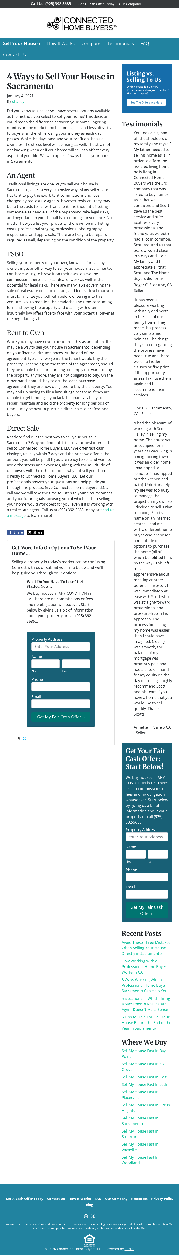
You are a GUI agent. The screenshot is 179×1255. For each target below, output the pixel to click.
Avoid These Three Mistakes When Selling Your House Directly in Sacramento (146, 948)
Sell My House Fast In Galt (144, 1077)
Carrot (129, 1249)
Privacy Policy (162, 1198)
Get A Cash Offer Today (96, 4)
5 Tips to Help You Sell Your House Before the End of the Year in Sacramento (146, 1022)
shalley (18, 101)
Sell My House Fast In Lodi (144, 1084)
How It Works (61, 43)
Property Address (46, 639)
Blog (89, 1205)
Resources (139, 1198)
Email (36, 696)
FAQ (145, 43)
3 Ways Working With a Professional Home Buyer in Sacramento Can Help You (146, 985)
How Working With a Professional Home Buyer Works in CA (144, 966)
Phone (37, 679)
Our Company (130, 4)
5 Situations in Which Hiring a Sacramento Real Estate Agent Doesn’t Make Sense (146, 1004)
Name (36, 656)
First (34, 671)
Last (65, 671)
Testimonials (120, 43)
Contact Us (14, 54)
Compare (91, 43)
